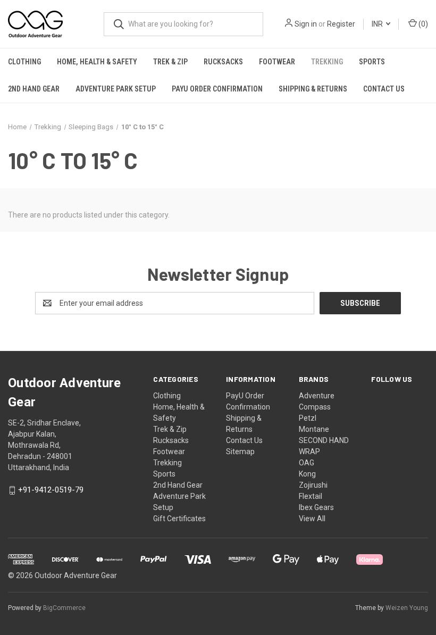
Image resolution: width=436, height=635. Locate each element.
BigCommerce (64, 608)
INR (378, 24)
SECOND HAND (324, 440)
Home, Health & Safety (97, 61)
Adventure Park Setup (116, 89)
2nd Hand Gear (34, 89)
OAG (306, 462)
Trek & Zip (170, 61)
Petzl (307, 418)
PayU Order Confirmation (217, 89)
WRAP (309, 451)
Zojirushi (313, 485)
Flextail (310, 496)
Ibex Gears (316, 507)
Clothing (24, 61)
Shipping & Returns (313, 89)
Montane (314, 429)
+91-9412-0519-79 (50, 490)
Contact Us (384, 89)
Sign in (306, 24)
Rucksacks (223, 61)
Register (341, 24)
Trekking (327, 61)
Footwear (277, 61)
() (422, 24)
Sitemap (240, 451)
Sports (372, 61)
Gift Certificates (179, 518)
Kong (307, 474)
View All (312, 518)
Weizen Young (406, 608)
